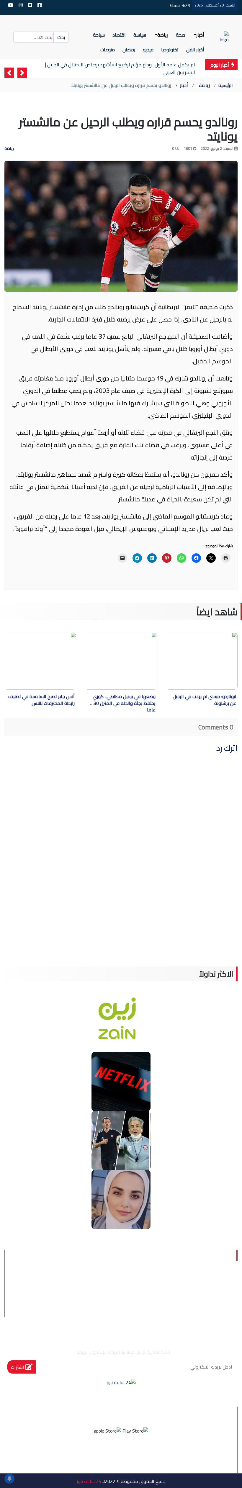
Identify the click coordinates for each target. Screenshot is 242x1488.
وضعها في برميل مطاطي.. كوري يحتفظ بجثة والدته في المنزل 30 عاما (124, 703)
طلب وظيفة (150, 1298)
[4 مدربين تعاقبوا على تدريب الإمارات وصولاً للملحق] (121, 1140)
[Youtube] (97, 1453)
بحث (61, 37)
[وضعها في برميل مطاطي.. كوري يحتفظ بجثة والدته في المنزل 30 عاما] (117, 661)
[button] (22, 73)
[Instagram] (113, 1453)
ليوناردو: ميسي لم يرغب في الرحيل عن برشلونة (204, 700)
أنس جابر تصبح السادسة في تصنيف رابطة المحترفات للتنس (41, 700)
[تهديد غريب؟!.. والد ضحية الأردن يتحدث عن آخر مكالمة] (121, 1199)
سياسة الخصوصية (147, 1284)
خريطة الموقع (198, 1298)
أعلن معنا (109, 1298)
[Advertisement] (121, 925)
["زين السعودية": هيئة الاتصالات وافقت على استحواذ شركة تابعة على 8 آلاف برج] (121, 1022)
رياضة (204, 85)
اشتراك (18, 1367)
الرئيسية (225, 85)
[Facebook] (145, 1453)
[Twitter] (129, 1453)
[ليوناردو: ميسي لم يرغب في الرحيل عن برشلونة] (186, 661)
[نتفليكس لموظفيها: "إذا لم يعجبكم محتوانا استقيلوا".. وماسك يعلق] (121, 1081)
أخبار (184, 85)
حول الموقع (201, 1284)
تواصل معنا (94, 1284)
